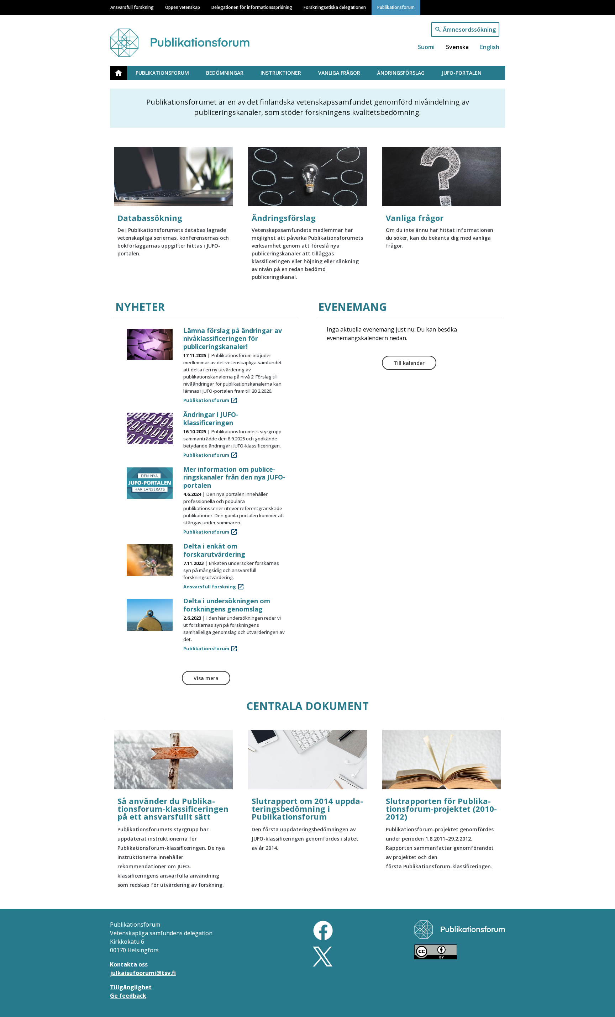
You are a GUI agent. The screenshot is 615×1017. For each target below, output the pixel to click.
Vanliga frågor (339, 72)
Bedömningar (224, 72)
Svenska (457, 47)
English (489, 47)
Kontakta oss (129, 964)
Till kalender (409, 363)
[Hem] (187, 39)
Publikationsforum (396, 7)
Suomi (426, 47)
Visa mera (206, 678)
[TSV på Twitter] (322, 956)
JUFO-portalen (462, 72)
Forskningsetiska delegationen (335, 7)
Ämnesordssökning (469, 29)
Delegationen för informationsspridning (251, 7)
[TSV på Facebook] (323, 930)
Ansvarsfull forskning (132, 7)
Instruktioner (281, 72)
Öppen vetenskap (182, 7)
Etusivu (123, 72)
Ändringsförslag (401, 72)
